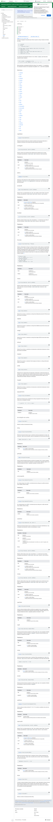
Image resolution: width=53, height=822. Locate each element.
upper (20, 130)
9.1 (22, 38)
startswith (21, 124)
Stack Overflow (36, 815)
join (20, 98)
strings (31, 202)
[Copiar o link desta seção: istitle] (21, 366)
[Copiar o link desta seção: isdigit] (21, 330)
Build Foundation (20, 10)
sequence (20, 176)
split (20, 121)
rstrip (20, 119)
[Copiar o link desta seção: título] (21, 775)
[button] (7, 13)
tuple (19, 457)
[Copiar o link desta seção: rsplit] (21, 625)
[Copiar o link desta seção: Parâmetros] (24, 157)
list (19, 628)
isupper (20, 96)
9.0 (24, 38)
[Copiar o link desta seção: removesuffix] (25, 497)
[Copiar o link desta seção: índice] (21, 278)
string (19, 137)
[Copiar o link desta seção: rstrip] (21, 650)
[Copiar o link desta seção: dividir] (21, 676)
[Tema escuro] (49, 43)
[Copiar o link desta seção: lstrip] (21, 428)
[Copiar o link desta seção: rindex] (21, 574)
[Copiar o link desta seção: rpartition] (23, 602)
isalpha (20, 87)
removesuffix (21, 108)
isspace (20, 93)
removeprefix (21, 106)
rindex (20, 113)
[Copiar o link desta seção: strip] (21, 748)
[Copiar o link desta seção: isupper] (22, 380)
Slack (35, 813)
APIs (31, 6)
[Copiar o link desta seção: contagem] (24, 145)
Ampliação (11, 1)
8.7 (25, 38)
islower (20, 91)
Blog (16, 810)
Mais (16, 1)
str (23, 253)
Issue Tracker (36, 812)
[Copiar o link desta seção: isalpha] (22, 318)
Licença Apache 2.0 (43, 801)
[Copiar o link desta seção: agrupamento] (25, 392)
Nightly (18, 38)
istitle (20, 95)
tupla (27, 202)
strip (20, 126)
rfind (20, 111)
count (20, 74)
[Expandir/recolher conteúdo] (23, 26)
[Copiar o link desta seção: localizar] (22, 213)
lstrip (20, 102)
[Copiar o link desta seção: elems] (21, 173)
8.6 (27, 38)
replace (20, 109)
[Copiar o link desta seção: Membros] (23, 70)
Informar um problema (23, 36)
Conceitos (3, 6)
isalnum (20, 85)
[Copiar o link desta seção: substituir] (23, 519)
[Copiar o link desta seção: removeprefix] (25, 476)
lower (20, 100)
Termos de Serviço (18, 819)
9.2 (20, 38)
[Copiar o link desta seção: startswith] (24, 721)
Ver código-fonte (35, 36)
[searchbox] (7, 10)
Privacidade (24, 819)
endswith (21, 78)
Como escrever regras (12, 6)
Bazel (18, 21)
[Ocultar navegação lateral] (12, 820)
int (19, 149)
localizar (20, 80)
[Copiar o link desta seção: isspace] (22, 354)
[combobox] (28, 1)
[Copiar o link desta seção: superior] (22, 789)
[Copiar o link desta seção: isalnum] (22, 307)
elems (20, 76)
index (20, 83)
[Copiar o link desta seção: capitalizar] (23, 134)
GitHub (44, 1)
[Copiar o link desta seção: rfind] (21, 547)
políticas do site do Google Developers (27, 802)
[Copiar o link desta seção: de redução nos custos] (30, 417)
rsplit (20, 117)
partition (20, 104)
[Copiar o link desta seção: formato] (22, 240)
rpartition (21, 115)
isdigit (20, 89)
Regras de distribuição (23, 6)
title (20, 128)
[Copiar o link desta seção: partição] (22, 453)
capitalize (21, 72)
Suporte (35, 810)
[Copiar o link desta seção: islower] (22, 342)
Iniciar (49, 15)
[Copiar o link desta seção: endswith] (23, 186)
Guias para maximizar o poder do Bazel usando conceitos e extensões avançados (19, 4)
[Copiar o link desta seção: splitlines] (23, 700)
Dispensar (43, 15)
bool (19, 189)
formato (20, 82)
